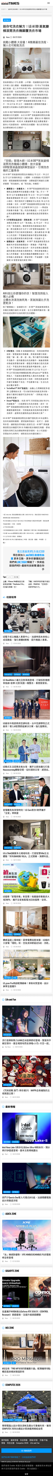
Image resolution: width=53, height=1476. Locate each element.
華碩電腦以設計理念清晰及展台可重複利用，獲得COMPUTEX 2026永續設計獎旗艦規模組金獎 (26, 1427)
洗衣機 (16, 577)
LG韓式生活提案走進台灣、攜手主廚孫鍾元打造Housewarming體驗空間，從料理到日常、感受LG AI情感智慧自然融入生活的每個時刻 (26, 768)
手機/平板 (44, 1440)
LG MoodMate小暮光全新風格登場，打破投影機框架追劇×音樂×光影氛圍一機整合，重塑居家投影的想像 (26, 681)
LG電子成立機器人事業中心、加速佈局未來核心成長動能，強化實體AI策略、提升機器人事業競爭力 (26, 638)
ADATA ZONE (10, 1213)
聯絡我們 (28, 1450)
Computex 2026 (8, 1420)
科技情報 (15, 1142)
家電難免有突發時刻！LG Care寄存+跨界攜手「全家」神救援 (24, 811)
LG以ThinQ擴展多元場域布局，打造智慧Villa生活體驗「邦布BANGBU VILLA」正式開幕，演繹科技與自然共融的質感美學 (26, 855)
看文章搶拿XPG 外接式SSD (30, 551)
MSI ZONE (9, 1327)
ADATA (14, 1249)
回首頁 (3, 9)
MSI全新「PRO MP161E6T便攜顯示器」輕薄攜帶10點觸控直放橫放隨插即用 (26, 1370)
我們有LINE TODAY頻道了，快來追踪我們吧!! (18, 1457)
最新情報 (10, 1106)
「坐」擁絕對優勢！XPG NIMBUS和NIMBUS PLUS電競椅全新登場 (26, 1256)
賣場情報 (26, 674)
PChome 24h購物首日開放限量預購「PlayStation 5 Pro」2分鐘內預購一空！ (13, 584)
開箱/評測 (33, 1440)
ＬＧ (9, 577)
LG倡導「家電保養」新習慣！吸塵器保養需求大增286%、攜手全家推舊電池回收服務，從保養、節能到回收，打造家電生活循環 (26, 898)
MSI (14, 1363)
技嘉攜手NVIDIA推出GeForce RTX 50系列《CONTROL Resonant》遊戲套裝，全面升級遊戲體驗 (25, 1313)
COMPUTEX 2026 (12, 1385)
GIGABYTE (15, 1306)
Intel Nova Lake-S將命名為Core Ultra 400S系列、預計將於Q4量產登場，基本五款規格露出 (26, 1149)
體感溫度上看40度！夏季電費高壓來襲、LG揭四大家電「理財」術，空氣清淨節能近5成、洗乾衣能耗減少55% (26, 941)
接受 (26, 1474)
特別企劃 (11, 1443)
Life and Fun (8, 674)
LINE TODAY (22, 562)
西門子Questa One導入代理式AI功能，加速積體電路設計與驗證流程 (26, 1199)
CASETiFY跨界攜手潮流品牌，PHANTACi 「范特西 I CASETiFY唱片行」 (39, 584)
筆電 (14, 978)
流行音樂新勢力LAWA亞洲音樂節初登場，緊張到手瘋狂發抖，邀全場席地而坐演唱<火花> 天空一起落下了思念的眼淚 (26, 1042)
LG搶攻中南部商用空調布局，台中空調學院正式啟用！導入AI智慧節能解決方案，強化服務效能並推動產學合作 (26, 725)
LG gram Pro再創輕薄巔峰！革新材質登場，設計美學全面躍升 (26, 985)
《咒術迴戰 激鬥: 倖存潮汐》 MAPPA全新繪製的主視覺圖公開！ (26, 1092)
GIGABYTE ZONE (12, 1270)
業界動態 (7, 20)
